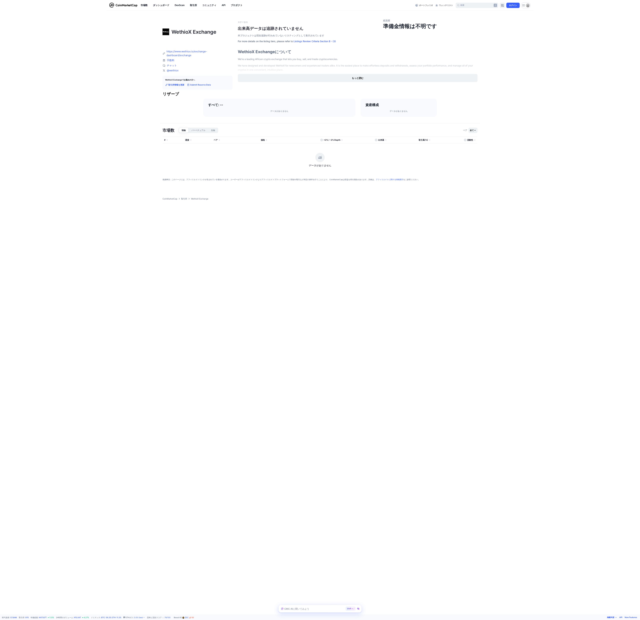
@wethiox (172, 70)
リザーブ (171, 94)
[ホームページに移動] (123, 5)
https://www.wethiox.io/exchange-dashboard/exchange (186, 53)
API (620, 617)
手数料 (170, 60)
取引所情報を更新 (176, 85)
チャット (172, 65)
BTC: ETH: (111, 617)
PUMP (190, 617)
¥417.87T (43, 617)
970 (27, 617)
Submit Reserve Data (200, 85)
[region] (277, 5)
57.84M (13, 617)
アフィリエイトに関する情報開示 (389, 179)
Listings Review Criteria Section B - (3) (315, 41)
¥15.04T (77, 617)
